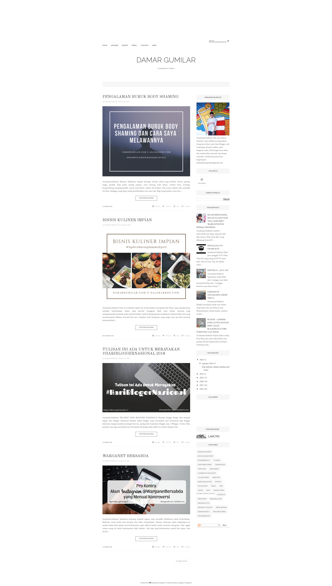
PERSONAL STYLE (203, 503)
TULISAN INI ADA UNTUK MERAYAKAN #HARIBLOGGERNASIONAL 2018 (141, 351)
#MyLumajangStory (205, 456)
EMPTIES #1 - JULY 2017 (218, 270)
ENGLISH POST (203, 486)
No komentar (108, 336)
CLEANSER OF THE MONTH (207, 473)
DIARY (154, 45)
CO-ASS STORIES (203, 477)
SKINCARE (114, 45)
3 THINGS (217, 460)
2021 (201, 374)
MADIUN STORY (219, 490)
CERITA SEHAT (214, 469)
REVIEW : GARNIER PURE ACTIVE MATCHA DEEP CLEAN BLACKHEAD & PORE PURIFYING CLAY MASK (212, 325)
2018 (201, 381)
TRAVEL (134, 45)
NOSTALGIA (221, 494)
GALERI (200, 490)
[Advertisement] (166, 24)
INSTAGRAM (202, 183)
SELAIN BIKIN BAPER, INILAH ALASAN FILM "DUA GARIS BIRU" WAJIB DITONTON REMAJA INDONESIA (212, 221)
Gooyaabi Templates (184, 583)
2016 (201, 389)
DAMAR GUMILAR (166, 60)
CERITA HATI (202, 469)
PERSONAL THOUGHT (205, 507)
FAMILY (213, 486)
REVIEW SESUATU (203, 511)
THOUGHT (144, 45)
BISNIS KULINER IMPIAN (127, 220)
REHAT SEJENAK (221, 507)
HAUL (208, 490)
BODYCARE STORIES (205, 464)
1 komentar (107, 442)
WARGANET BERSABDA (125, 456)
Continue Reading (146, 198)
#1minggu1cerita (204, 452)
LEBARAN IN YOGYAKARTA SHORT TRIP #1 (217, 294)
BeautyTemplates (159, 583)
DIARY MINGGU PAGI (205, 481)
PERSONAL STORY (216, 499)
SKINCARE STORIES (219, 511)
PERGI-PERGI (202, 499)
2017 (201, 385)
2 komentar (107, 206)
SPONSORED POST (204, 516)
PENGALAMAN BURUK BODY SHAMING (140, 97)
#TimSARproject (204, 460)
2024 (202, 359)
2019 (201, 377)
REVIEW (125, 45)
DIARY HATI (216, 477)
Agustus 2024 (207, 363)
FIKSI (221, 486)
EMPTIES (218, 481)
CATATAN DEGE (220, 464)
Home (104, 45)
